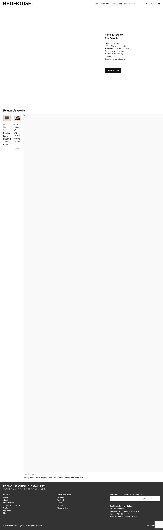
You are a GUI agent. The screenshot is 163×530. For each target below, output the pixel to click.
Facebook (60, 500)
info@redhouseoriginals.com (126, 516)
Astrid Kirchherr (114, 34)
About (114, 3)
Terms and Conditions (11, 505)
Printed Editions (62, 508)
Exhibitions (105, 3)
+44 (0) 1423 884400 (121, 514)
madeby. (153, 525)
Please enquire (112, 70)
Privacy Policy (8, 502)
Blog (5, 513)
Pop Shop (123, 3)
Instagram (60, 497)
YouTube (60, 505)
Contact (132, 3)
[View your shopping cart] (159, 3)
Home (5, 497)
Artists (95, 3)
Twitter (59, 502)
